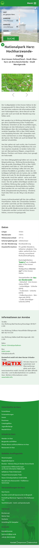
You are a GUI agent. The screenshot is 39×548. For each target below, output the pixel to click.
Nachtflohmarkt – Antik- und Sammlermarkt (16, 503)
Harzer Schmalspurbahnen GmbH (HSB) (14, 478)
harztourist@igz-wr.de (9, 534)
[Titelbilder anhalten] (2, 44)
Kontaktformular (7, 531)
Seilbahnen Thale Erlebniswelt (11, 472)
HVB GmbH (6, 351)
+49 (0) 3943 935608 (8, 537)
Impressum (22, 542)
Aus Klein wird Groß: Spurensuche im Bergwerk (17, 495)
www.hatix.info (7, 377)
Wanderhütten (6, 429)
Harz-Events (5, 492)
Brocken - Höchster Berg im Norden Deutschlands (18, 464)
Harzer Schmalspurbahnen (11, 345)
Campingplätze (7, 423)
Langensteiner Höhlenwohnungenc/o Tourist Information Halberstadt (13, 468)
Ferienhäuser (6, 411)
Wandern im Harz (7, 438)
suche (11, 38)
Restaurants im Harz (8, 447)
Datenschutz (32, 542)
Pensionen (5, 420)
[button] (31, 3)
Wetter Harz (6, 516)
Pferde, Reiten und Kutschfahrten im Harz (15, 444)
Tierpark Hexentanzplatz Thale (12, 475)
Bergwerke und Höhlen (9, 441)
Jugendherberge (7, 426)
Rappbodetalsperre (8, 461)
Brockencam (6, 513)
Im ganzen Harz (9, 14)
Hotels (4, 417)
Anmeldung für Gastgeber (10, 522)
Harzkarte (5, 519)
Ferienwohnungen (8, 414)
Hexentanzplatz (7, 458)
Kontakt (13, 542)
